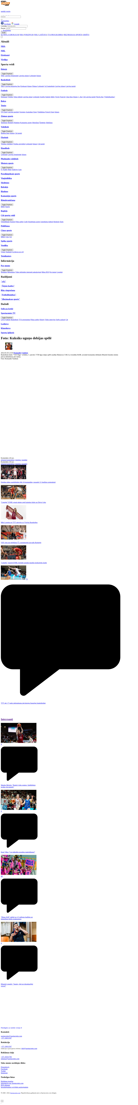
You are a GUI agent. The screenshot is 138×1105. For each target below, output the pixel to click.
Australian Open (31, 112)
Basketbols (14, 320)
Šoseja (7, 207)
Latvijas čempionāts (11, 76)
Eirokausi (23, 86)
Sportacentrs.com (15, 1093)
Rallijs (5, 169)
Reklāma (4, 272)
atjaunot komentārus (8, 460)
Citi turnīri (18, 133)
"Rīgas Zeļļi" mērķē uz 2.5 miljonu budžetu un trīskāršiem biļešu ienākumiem (17, 918)
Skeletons (4, 123)
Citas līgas (69, 97)
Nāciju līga (100, 97)
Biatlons (17, 123)
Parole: (3, 28)
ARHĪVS (86, 35)
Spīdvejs (15, 169)
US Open (4, 112)
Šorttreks (42, 123)
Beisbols (56, 222)
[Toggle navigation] (2, 37)
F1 (2, 169)
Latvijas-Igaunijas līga (12, 86)
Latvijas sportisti (13, 112)
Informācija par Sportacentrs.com (12, 1083)
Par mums (52, 272)
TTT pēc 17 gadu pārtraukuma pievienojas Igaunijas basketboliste (23, 703)
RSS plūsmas (5, 1085)
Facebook (7, 24)
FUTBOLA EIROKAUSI (10, 35)
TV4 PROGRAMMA (55, 35)
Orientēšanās (5, 222)
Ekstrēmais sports (34, 222)
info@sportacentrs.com (29, 1048)
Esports (12, 222)
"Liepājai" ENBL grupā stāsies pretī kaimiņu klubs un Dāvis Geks (23, 502)
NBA (21, 35)
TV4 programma (24, 320)
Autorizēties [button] (5, 21)
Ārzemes (22, 112)
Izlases (38, 76)
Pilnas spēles (35, 320)
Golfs (26, 222)
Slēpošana (35, 123)
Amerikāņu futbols (46, 222)
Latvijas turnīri (71, 86)
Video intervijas (50, 320)
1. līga (80, 97)
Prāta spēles (20, 222)
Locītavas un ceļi (18, 252)
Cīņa (7, 237)
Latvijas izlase (27, 97)
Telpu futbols (17, 97)
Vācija (57, 97)
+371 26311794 (6, 1057)
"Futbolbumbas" (109, 97)
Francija (62, 97)
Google (16, 24)
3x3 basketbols (49, 86)
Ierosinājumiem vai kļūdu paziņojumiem (14, 1087)
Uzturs (3, 252)
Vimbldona (41, 112)
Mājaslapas (11, 272)
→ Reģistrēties (6, 30)
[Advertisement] (19, 1004)
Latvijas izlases (24, 76)
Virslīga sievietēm (19, 144)
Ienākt (4, 32)
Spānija (47, 97)
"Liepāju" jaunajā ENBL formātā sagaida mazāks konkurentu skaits (24, 563)
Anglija (42, 97)
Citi (10, 237)
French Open (49, 112)
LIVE (3, 320)
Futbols (7, 320)
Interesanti (7, 719)
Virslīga (10, 97)
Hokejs (42, 320)
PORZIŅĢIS (28, 35)
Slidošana (49, 123)
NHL (36, 35)
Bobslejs (11, 123)
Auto (20, 169)
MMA (3, 237)
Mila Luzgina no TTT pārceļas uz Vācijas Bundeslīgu (19, 522)
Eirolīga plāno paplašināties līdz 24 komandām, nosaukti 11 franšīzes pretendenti (28, 482)
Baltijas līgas (5, 133)
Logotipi (60, 272)
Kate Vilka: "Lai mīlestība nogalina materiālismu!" (18, 852)
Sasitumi (9, 252)
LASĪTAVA (42, 35)
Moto (10, 169)
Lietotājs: (4, 26)
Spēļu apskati (60, 320)
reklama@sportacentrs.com (10, 1059)
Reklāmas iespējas (7, 1081)
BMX (3, 207)
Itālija (53, 97)
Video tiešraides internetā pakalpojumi (28, 272)
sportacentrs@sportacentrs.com (11, 1036)
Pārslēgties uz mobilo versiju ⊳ (11, 1028)
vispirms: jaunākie (21, 460)
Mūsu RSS (45, 272)
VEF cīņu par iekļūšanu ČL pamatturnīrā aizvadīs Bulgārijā (21, 543)
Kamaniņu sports (26, 123)
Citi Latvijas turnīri (89, 97)
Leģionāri (32, 76)
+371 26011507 (6, 1038)
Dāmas (34, 86)
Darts (61, 222)
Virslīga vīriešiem (7, 144)
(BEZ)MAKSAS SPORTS (73, 35)
